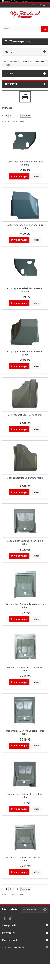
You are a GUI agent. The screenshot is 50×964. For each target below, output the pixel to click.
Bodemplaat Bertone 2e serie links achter (25, 669)
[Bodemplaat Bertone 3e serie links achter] (25, 773)
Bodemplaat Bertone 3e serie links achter (25, 795)
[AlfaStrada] (25, 14)
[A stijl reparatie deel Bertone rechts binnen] (25, 268)
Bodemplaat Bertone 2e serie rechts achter (25, 732)
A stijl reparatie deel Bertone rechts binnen (25, 290)
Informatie (11, 84)
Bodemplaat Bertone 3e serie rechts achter (25, 859)
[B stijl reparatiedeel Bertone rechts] (25, 457)
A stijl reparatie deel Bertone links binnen (25, 163)
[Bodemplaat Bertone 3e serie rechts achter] (25, 837)
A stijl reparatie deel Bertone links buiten (25, 226)
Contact (36, 5)
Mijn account (9, 940)
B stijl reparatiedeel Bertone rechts (25, 477)
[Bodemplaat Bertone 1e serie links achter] (25, 520)
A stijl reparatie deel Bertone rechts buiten (25, 353)
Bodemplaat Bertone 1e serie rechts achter (25, 606)
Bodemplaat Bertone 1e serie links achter (25, 542)
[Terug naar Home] (4, 61)
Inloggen (43, 5)
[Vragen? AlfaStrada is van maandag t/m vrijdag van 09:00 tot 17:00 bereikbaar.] (25, 1)
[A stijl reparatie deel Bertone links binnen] (25, 141)
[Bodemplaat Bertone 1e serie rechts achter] (25, 584)
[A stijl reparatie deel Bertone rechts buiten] (25, 331)
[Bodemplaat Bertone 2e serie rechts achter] (25, 710)
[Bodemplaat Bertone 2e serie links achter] (25, 647)
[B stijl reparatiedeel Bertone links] (25, 394)
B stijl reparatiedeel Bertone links (25, 414)
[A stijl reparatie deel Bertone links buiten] (25, 204)
